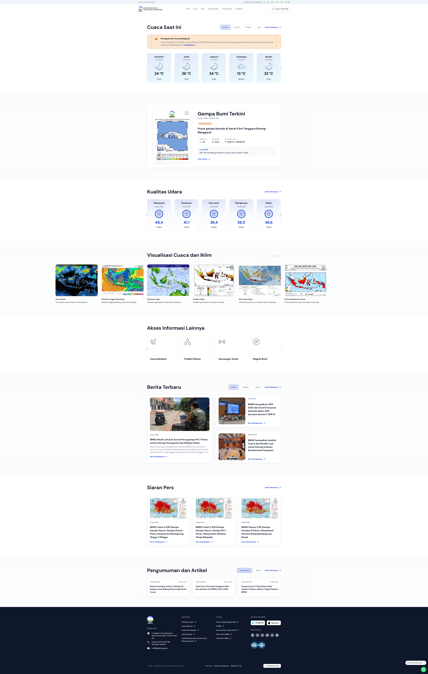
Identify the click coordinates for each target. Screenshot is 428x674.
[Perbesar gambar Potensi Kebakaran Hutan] (278, 268)
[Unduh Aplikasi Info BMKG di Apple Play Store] (274, 623)
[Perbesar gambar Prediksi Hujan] (186, 268)
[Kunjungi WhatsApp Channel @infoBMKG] (277, 635)
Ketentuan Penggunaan (221, 666)
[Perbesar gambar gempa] (187, 113)
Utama (233, 387)
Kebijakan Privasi (236, 666)
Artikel (258, 570)
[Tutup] (424, 663)
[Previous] (149, 42)
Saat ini (225, 27)
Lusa (259, 27)
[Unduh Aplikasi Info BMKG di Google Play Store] (258, 623)
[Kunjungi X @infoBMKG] (262, 635)
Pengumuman (245, 570)
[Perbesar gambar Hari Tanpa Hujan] (232, 268)
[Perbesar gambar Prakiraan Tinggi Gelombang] (94, 268)
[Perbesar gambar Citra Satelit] (49, 268)
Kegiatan (246, 387)
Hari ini (237, 27)
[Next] (278, 42)
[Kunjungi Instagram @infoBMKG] (267, 635)
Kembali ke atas (273, 666)
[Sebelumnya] (147, 68)
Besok (248, 27)
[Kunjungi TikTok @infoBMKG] (272, 635)
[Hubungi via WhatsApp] (423, 669)
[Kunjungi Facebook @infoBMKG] (257, 635)
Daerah (258, 387)
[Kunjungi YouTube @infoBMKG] (252, 635)
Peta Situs (208, 666)
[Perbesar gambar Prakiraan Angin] (140, 268)
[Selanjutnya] (281, 68)
